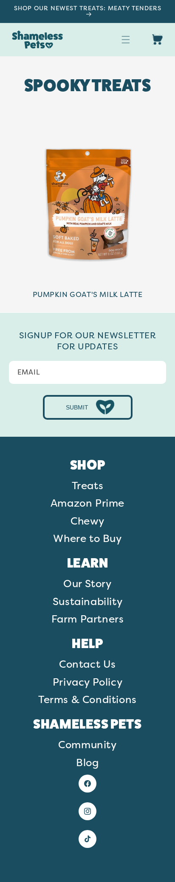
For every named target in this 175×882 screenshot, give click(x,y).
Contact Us (87, 664)
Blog (87, 762)
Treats (88, 485)
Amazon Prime (87, 503)
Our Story (87, 583)
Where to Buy (87, 538)
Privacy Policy (87, 682)
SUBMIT (77, 407)
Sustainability (87, 601)
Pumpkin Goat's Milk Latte (88, 294)
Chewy (87, 521)
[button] (125, 39)
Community (87, 744)
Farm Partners (87, 619)
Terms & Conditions (87, 699)
